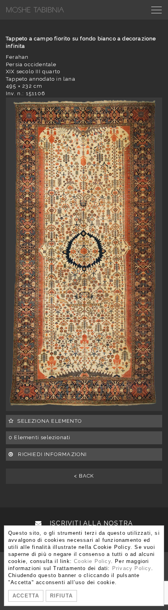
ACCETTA (26, 596)
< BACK (84, 476)
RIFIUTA (61, 596)
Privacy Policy (131, 568)
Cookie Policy (92, 561)
